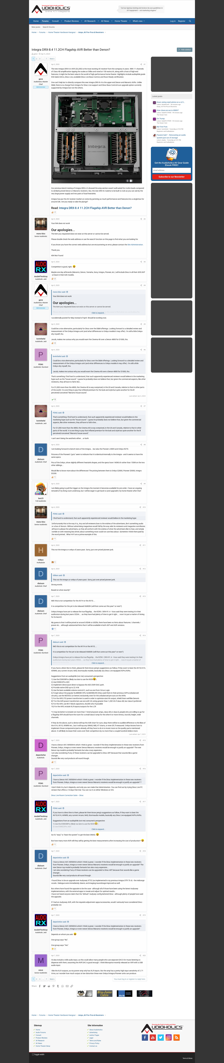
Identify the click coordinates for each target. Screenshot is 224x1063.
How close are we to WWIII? (168, 110)
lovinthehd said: (59, 356)
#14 (144, 635)
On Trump (161, 119)
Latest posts (157, 96)
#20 (144, 955)
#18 (144, 851)
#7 (145, 406)
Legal (91, 1038)
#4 (145, 285)
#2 (145, 219)
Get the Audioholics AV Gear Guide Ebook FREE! (172, 164)
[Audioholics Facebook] (145, 1040)
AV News (105, 21)
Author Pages (94, 1035)
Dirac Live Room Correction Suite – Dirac (67, 795)
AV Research (89, 21)
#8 (145, 445)
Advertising (93, 1032)
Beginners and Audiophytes (165, 131)
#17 (144, 802)
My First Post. (162, 127)
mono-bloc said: (59, 292)
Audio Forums (41, 1032)
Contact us (93, 1046)
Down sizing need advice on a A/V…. (171, 102)
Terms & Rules (187, 1058)
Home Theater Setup (43, 1046)
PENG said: (57, 413)
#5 (145, 324)
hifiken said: (57, 575)
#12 (144, 569)
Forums (45, 21)
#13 (144, 596)
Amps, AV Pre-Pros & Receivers (167, 106)
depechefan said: (59, 775)
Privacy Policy (94, 1043)
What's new (137, 21)
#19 (144, 915)
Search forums (49, 27)
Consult (55, 21)
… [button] (43, 59)
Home (36, 21)
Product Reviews (71, 21)
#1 (145, 64)
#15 (144, 740)
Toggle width (39, 1054)
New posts (36, 27)
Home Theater (121, 21)
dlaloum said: (58, 642)
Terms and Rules (95, 1041)
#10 (144, 507)
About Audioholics (95, 1030)
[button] (61, 21)
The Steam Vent (162, 115)
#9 (145, 484)
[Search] (189, 21)
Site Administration (135, 245)
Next (52, 59)
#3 (145, 262)
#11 (144, 545)
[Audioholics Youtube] (153, 1040)
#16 (144, 769)
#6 (145, 350)
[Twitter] (161, 1040)
